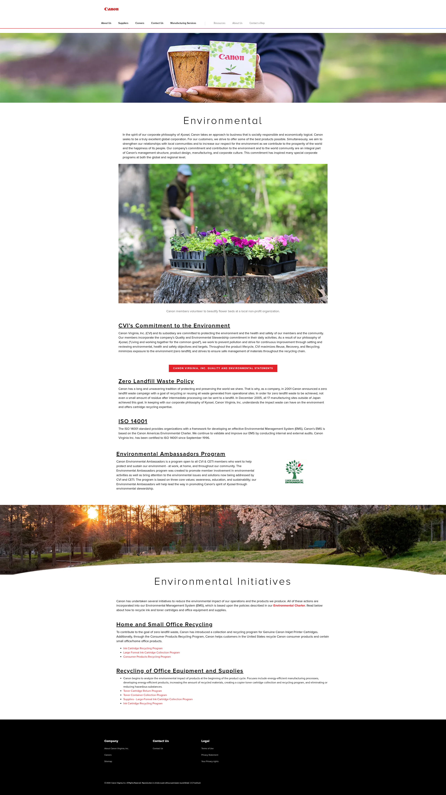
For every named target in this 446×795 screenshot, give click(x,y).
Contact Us (157, 23)
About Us (106, 23)
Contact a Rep (257, 23)
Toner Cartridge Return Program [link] (142, 691)
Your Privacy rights (210, 761)
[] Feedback (196, 783)
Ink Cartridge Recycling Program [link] (143, 648)
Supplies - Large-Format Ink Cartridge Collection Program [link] (158, 699)
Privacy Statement (209, 755)
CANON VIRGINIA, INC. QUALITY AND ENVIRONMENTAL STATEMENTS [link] (223, 368)
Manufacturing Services (183, 23)
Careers (139, 23)
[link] (289, 605)
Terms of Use (207, 748)
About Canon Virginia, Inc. (116, 748)
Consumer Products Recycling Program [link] (147, 656)
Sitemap (108, 761)
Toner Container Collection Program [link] (145, 695)
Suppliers (123, 23)
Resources (219, 23)
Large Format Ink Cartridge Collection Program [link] (151, 652)
